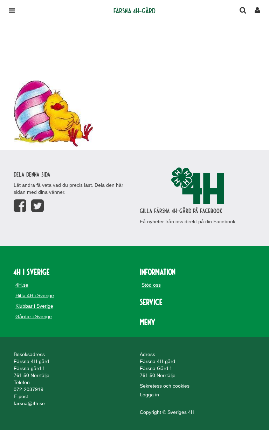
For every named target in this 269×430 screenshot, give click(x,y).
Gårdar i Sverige (33, 316)
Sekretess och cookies (164, 386)
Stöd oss (151, 285)
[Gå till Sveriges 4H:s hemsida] (197, 186)
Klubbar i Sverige (34, 306)
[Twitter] (37, 206)
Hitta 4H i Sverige (34, 295)
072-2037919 (28, 389)
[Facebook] (20, 206)
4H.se (21, 285)
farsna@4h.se (29, 403)
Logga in (149, 394)
